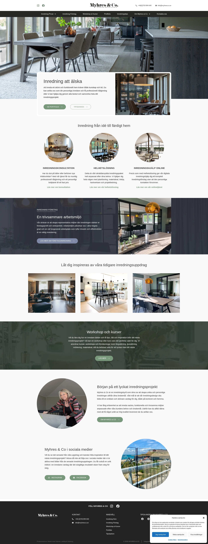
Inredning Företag (69, 14)
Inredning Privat (47, 14)
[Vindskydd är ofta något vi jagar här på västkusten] (146, 464)
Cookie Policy (172, 540)
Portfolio (107, 14)
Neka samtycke (178, 534)
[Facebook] (43, 5)
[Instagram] (38, 5)
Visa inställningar (196, 534)
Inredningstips (122, 14)
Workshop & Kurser (90, 14)
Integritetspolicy (183, 540)
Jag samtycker (160, 534)
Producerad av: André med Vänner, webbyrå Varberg (55, 541)
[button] (204, 518)
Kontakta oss (162, 14)
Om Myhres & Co (141, 14)
